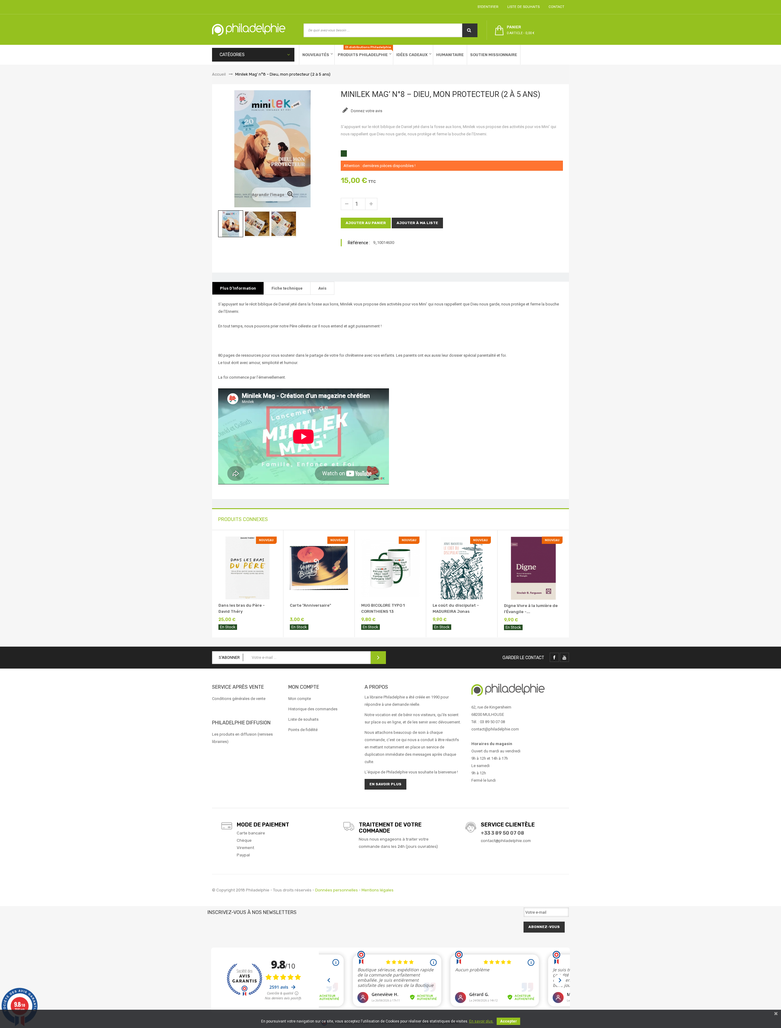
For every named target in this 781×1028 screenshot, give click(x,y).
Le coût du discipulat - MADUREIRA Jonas (456, 608)
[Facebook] (554, 657)
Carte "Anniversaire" (310, 605)
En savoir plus (385, 784)
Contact (555, 7)
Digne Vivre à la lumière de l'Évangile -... (531, 608)
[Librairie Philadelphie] (248, 29)
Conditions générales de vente (238, 698)
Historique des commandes (312, 709)
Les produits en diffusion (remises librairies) (242, 738)
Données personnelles (336, 890)
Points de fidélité (303, 729)
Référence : (359, 242)
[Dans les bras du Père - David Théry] (247, 567)
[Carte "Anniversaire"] (319, 567)
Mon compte (299, 698)
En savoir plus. (481, 1021)
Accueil (219, 74)
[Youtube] (564, 657)
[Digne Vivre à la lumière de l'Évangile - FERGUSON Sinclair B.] (533, 568)
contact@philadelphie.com (506, 840)
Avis (322, 288)
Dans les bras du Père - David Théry (241, 608)
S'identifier (487, 7)
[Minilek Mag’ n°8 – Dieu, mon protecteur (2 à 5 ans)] (230, 223)
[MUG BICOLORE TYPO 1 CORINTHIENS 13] (390, 567)
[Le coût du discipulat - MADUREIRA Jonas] (462, 567)
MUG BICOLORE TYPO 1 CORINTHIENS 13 (383, 608)
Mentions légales (378, 890)
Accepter (508, 1021)
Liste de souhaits (523, 7)
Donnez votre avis (366, 111)
